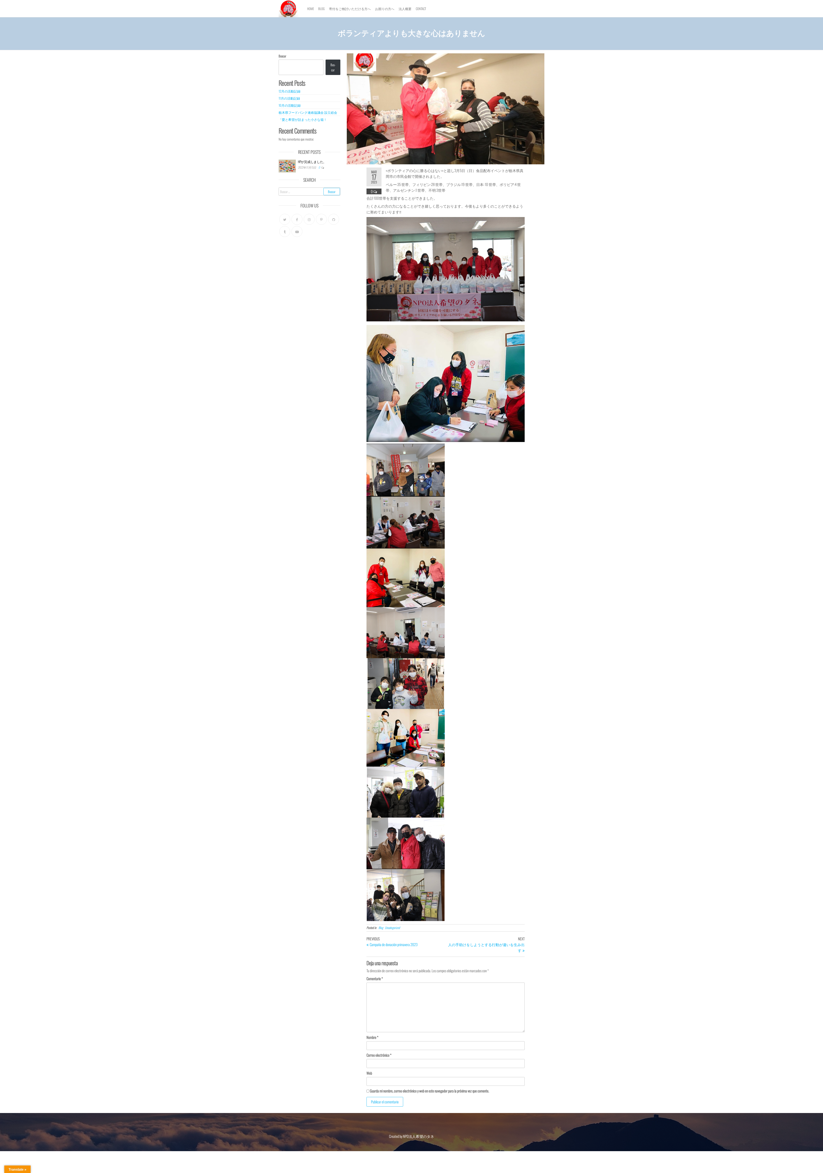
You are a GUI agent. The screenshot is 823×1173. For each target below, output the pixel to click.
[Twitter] (284, 219)
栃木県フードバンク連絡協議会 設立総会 (308, 112)
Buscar (282, 56)
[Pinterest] (321, 219)
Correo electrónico (378, 1055)
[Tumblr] (284, 231)
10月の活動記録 (290, 105)
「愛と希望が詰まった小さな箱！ (303, 119)
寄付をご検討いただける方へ (350, 8)
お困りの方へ (384, 8)
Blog (321, 8)
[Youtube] (296, 231)
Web (369, 1073)
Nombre (372, 1037)
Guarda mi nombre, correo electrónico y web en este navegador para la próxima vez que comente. (429, 1091)
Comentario (374, 978)
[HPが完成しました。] (287, 165)
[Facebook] (296, 219)
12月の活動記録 (289, 91)
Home (310, 8)
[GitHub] (333, 219)
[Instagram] (309, 219)
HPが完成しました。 (312, 161)
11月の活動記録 (289, 98)
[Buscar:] (309, 191)
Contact (421, 8)
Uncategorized (392, 927)
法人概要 (405, 8)
